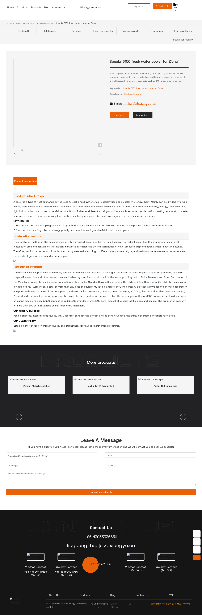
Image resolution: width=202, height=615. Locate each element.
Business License (115, 605)
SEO (130, 605)
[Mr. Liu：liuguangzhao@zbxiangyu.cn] (197, 542)
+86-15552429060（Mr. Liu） (66, 573)
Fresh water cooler (44, 23)
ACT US (101, 564)
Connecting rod (130, 31)
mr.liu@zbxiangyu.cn (139, 103)
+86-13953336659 (101, 536)
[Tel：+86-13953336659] (197, 534)
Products (27, 23)
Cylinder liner (156, 31)
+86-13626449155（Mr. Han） (35, 573)
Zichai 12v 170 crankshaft (101, 386)
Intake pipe (50, 31)
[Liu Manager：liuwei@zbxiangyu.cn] (197, 550)
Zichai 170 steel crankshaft (36, 386)
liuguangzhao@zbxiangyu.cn (101, 545)
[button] (19, 417)
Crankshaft (23, 31)
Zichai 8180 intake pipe (165, 386)
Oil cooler (76, 31)
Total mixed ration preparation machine (183, 35)
